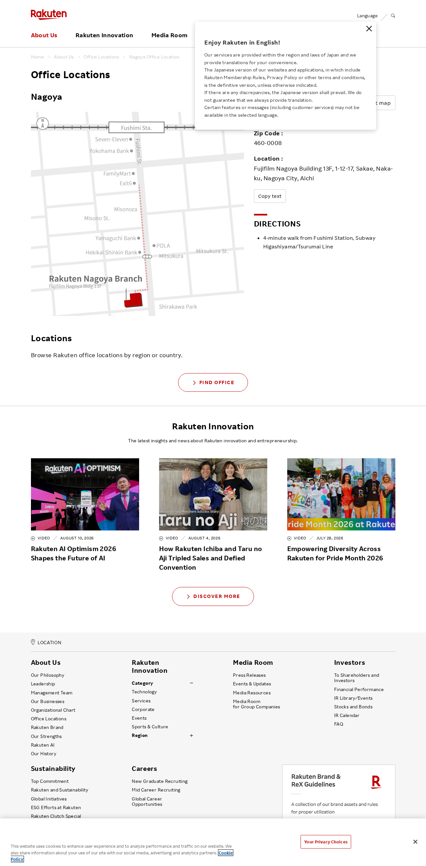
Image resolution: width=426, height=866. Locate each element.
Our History (43, 753)
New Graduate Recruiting (159, 781)
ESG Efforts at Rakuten (56, 807)
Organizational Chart (53, 710)
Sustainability (53, 769)
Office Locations (101, 57)
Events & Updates (252, 683)
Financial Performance (359, 689)
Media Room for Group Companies (256, 704)
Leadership (43, 683)
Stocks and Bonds (353, 706)
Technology (144, 691)
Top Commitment (50, 781)
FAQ (338, 724)
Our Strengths (46, 736)
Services (141, 700)
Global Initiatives (49, 798)
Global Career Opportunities (147, 801)
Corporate (143, 709)
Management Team (52, 692)
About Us (44, 35)
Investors (349, 662)
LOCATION (49, 642)
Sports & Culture (150, 726)
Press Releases (249, 675)
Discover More (216, 596)
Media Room (169, 35)
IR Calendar (346, 715)
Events (139, 718)
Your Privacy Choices (325, 841)
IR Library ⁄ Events (353, 698)
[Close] (369, 28)
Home (37, 57)
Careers (144, 769)
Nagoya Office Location (154, 57)
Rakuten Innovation (104, 35)
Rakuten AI (43, 745)
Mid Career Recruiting (156, 790)
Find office (217, 382)
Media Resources (252, 692)
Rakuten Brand (47, 727)
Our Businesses (48, 701)
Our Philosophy (48, 675)
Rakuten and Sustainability (60, 790)
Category (142, 683)
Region (139, 735)
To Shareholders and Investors (356, 677)
